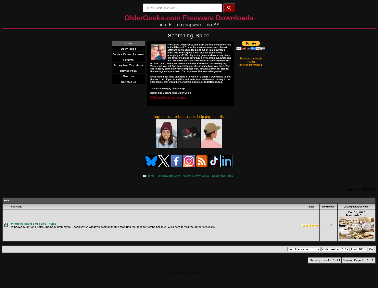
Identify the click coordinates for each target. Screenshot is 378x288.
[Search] (229, 8)
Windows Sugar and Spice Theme (33, 223)
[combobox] (182, 8)
